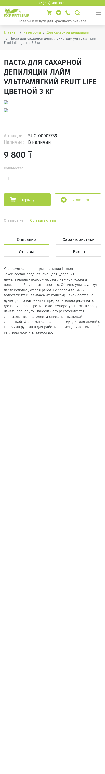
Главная (11, 32)
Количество (13, 168)
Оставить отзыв (43, 220)
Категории (32, 32)
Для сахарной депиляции (68, 32)
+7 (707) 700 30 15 (52, 3)
